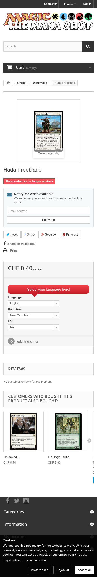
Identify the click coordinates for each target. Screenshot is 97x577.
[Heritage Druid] (68, 432)
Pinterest (71, 234)
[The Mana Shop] (48, 21)
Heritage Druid (58, 457)
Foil (11, 321)
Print (13, 250)
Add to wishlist (27, 341)
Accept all (84, 570)
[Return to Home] (8, 83)
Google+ (50, 234)
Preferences (39, 570)
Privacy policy (36, 560)
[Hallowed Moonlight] (23, 432)
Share (30, 234)
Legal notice (11, 560)
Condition (15, 309)
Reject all (62, 570)
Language (15, 297)
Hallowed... (11, 457)
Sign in (87, 3)
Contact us (50, 3)
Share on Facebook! (21, 243)
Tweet (13, 234)
